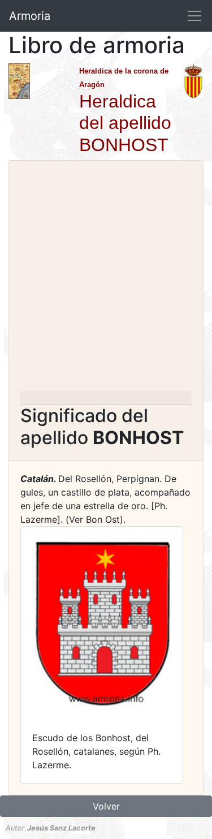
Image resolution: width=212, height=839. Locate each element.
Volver (106, 806)
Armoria (29, 16)
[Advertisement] (106, 279)
